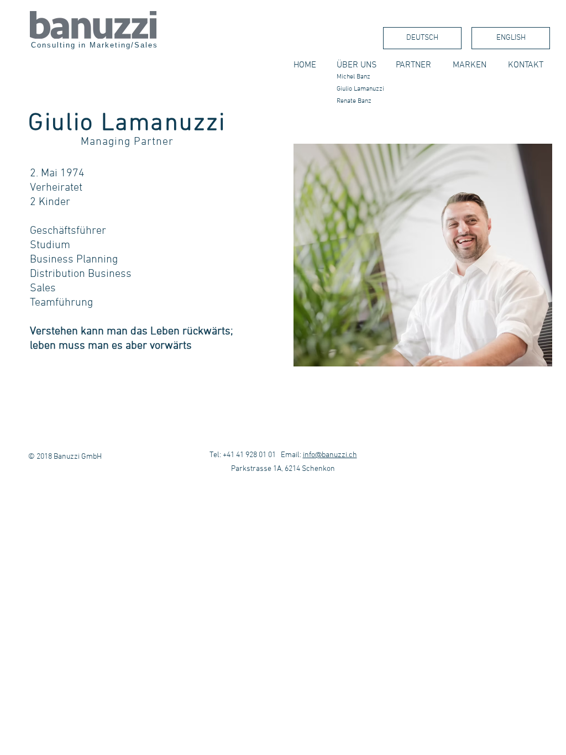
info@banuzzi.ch (330, 455)
